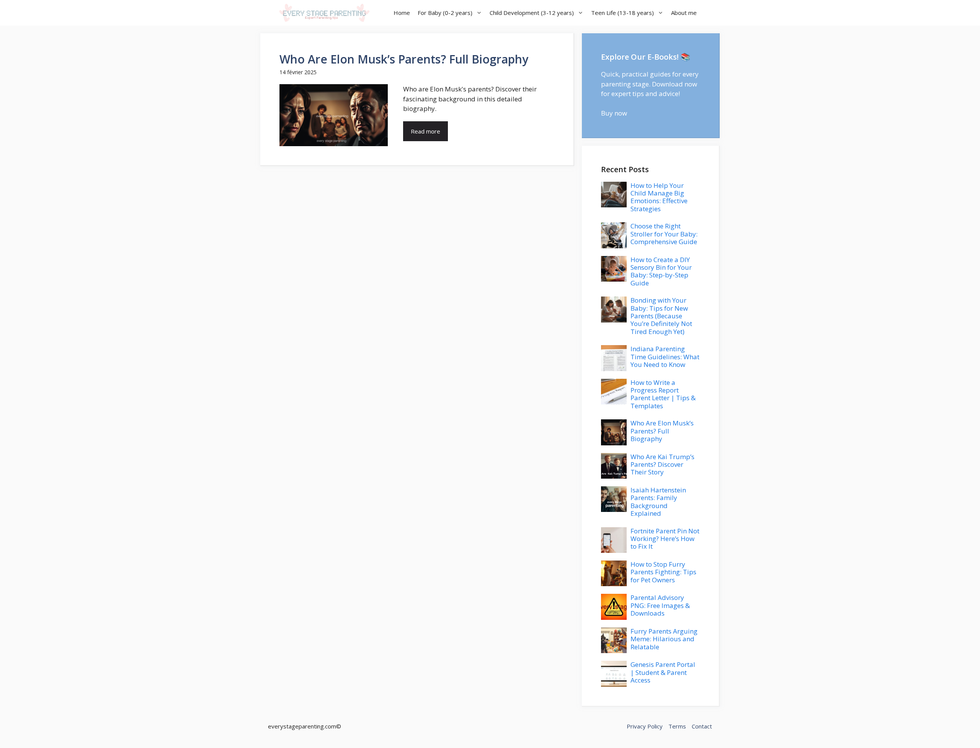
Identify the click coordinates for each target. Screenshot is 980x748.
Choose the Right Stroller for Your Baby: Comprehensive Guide (663, 234)
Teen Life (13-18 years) (622, 12)
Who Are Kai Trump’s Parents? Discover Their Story (662, 464)
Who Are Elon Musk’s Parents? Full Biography (403, 59)
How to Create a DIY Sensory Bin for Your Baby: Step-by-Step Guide (661, 271)
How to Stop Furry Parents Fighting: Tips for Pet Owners (663, 572)
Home (402, 12)
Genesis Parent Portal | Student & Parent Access (662, 672)
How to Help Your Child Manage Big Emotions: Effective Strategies (659, 197)
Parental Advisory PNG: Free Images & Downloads (660, 605)
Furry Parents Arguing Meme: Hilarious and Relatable (663, 639)
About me (684, 12)
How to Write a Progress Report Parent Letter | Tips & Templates (663, 394)
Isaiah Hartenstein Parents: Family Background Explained (658, 502)
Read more (425, 131)
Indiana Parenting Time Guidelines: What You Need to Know (664, 356)
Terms (677, 726)
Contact (702, 726)
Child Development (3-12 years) (532, 12)
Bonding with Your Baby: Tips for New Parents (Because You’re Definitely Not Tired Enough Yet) (661, 316)
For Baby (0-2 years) (445, 12)
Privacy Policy (645, 726)
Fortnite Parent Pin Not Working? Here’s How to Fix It (664, 538)
